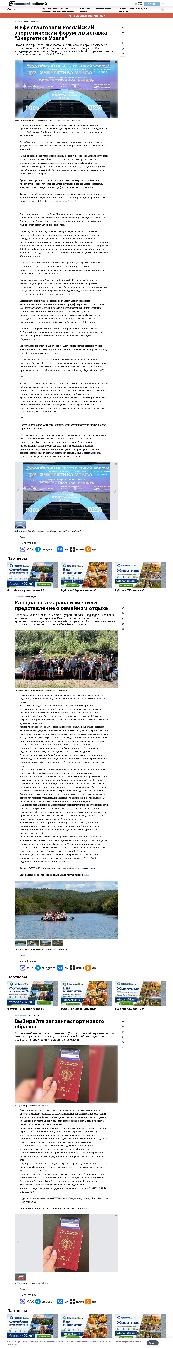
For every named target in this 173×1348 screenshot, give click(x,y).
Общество (19, 597)
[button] (115, 909)
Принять (153, 1343)
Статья (11, 9)
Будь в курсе (20, 1015)
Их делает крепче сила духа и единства (133, 10)
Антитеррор (152, 3)
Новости (18, 21)
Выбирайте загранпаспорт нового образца (95, 10)
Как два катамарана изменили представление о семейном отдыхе (57, 10)
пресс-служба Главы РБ (64, 200)
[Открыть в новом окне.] (27, 549)
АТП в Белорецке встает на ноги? (87, 15)
